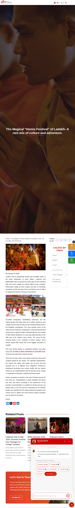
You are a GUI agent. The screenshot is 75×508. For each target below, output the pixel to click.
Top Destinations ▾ (23, 6)
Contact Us (60, 6)
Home (8, 238)
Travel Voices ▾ (50, 6)
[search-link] (67, 3)
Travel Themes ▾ (36, 6)
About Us (12, 6)
